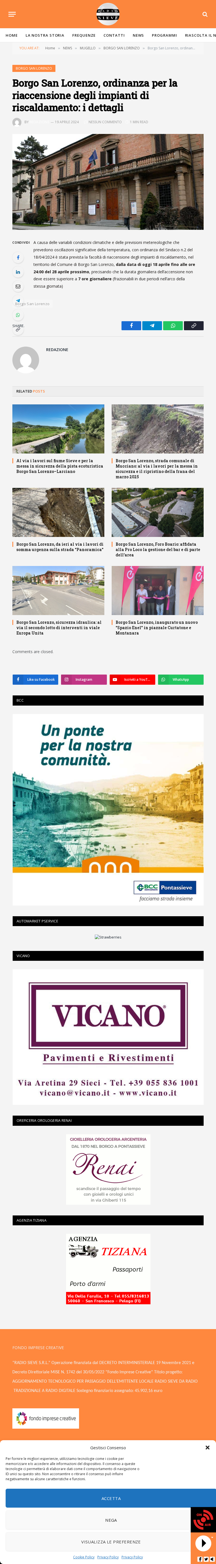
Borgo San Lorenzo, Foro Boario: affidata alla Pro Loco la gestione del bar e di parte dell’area (158, 549)
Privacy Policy (108, 1557)
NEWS (138, 35)
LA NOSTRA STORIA (45, 35)
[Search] (204, 14)
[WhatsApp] (18, 315)
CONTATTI (114, 35)
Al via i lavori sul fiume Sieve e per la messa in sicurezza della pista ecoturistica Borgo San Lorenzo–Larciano (59, 466)
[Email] (18, 286)
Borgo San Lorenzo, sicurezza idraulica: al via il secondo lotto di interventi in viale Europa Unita (59, 628)
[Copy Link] (18, 329)
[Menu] (12, 14)
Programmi (164, 35)
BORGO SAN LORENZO (34, 68)
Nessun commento (105, 122)
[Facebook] (18, 257)
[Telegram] (18, 300)
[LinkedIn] (18, 271)
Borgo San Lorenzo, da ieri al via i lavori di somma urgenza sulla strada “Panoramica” (60, 546)
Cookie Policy (83, 1557)
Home (12, 35)
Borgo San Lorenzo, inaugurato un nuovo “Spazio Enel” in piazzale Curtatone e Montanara (157, 628)
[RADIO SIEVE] (108, 14)
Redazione (39, 122)
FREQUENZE (84, 35)
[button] (207, 1447)
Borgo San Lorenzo (32, 303)
